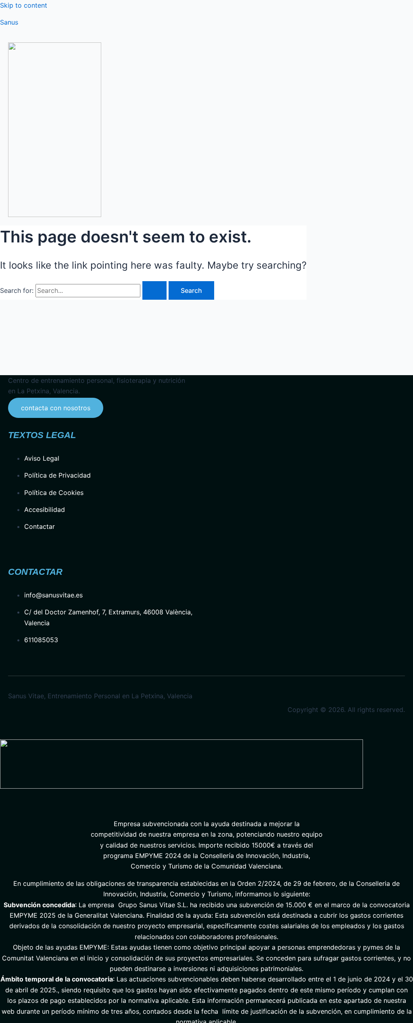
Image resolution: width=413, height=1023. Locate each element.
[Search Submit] (154, 290)
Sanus (9, 22)
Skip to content (23, 5)
